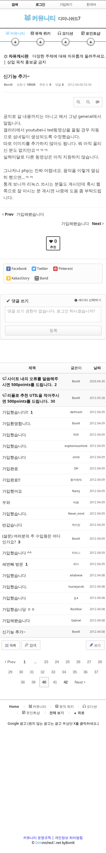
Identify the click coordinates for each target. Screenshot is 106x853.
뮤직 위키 (42, 33)
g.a (76, 598)
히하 (76, 435)
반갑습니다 (12, 525)
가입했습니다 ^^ (17, 553)
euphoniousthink (76, 446)
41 (55, 682)
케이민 (76, 525)
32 (42, 672)
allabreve (76, 575)
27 (89, 662)
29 (10, 672)
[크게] (78, 102)
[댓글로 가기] (97, 102)
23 (46, 662)
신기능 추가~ (16, 76)
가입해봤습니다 (16, 620)
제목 (32, 367)
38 (23, 682)
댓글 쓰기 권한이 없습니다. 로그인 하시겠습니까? (51, 311)
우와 (6, 502)
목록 (12, 645)
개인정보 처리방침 (69, 837)
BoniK (8, 84)
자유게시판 (18, 56)
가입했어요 (12, 491)
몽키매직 (76, 480)
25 (68, 662)
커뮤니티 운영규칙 (37, 837)
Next (79, 682)
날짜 (97, 367)
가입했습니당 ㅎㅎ (18, 609)
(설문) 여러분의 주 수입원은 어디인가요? (31, 539)
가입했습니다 (14, 434)
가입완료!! (11, 479)
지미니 (76, 553)
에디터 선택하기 (89, 300)
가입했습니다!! (15, 412)
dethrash (76, 412)
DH (76, 468)
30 (53, 401)
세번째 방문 (13, 564)
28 (100, 662)
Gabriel (76, 620)
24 (57, 662)
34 (64, 672)
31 (32, 672)
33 (53, 672)
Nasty (76, 491)
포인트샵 (92, 33)
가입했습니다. (14, 446)
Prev (11, 662)
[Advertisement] (53, 782)
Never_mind (76, 513)
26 (78, 662)
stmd (76, 457)
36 (85, 672)
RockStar (76, 609)
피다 (76, 564)
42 (66, 682)
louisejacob (76, 586)
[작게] (88, 102)
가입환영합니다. (16, 423)
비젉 (76, 502)
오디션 (67, 33)
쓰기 (97, 645)
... (35, 662)
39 (33, 682)
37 (96, 672)
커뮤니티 (42, 17)
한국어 (91, 4)
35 (75, 672)
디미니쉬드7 (69, 18)
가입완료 (10, 468)
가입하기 (66, 4)
